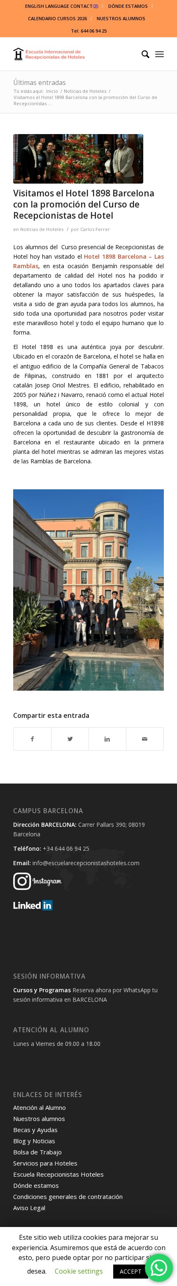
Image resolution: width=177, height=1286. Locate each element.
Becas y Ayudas (35, 1130)
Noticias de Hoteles (41, 229)
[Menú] (159, 54)
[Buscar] (141, 54)
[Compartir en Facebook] (32, 739)
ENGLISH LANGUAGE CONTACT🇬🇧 (61, 6)
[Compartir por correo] (144, 739)
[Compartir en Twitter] (69, 739)
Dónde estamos (36, 1185)
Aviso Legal (29, 1207)
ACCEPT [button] (131, 1271)
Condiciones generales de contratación (68, 1196)
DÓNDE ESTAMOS (128, 6)
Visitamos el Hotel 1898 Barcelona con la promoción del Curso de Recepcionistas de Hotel (83, 204)
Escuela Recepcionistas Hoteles (58, 1174)
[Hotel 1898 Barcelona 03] (78, 159)
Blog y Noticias (34, 1141)
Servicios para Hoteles (45, 1163)
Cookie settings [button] (79, 1271)
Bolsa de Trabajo (37, 1152)
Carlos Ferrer (95, 229)
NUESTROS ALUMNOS (121, 18)
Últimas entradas (39, 82)
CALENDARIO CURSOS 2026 (57, 18)
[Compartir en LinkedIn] (107, 739)
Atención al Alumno (39, 1107)
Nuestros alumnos (39, 1118)
